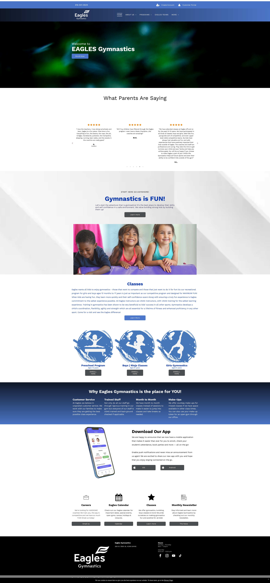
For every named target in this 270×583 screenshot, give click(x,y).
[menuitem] (119, 14)
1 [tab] (127, 167)
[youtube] (173, 556)
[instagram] (167, 556)
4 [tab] (137, 167)
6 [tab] (143, 167)
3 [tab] (133, 167)
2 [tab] (130, 167)
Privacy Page (168, 580)
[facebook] (160, 556)
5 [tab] (140, 167)
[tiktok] (180, 556)
